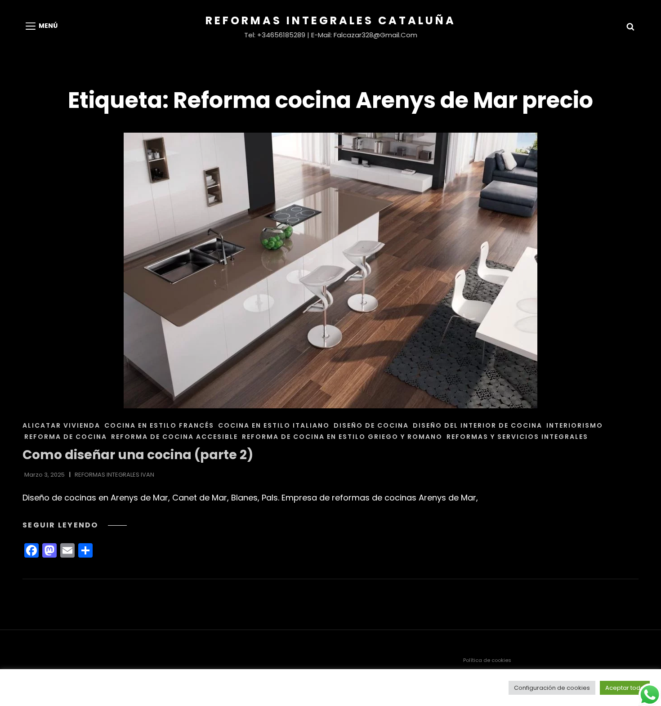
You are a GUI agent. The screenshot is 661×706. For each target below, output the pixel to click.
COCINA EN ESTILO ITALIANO (274, 425)
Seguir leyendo (74, 525)
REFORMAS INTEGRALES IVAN (114, 474)
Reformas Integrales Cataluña (330, 20)
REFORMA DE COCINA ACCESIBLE (174, 436)
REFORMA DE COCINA (65, 436)
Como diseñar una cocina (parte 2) (137, 455)
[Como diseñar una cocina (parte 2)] (330, 270)
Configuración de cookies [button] (552, 688)
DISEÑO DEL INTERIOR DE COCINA (477, 425)
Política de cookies (487, 660)
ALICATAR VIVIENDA (61, 425)
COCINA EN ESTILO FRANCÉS (159, 425)
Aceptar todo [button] (624, 688)
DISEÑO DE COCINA (371, 425)
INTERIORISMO (574, 425)
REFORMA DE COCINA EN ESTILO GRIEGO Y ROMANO (342, 436)
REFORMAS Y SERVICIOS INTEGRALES (517, 436)
